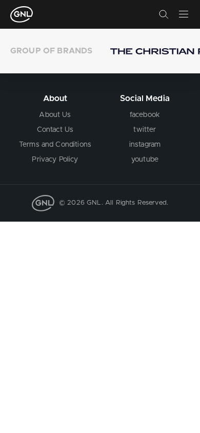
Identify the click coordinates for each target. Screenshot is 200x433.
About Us (55, 115)
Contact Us (55, 129)
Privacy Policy (55, 159)
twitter (144, 129)
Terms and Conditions (55, 144)
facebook (145, 115)
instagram (145, 144)
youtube (144, 159)
